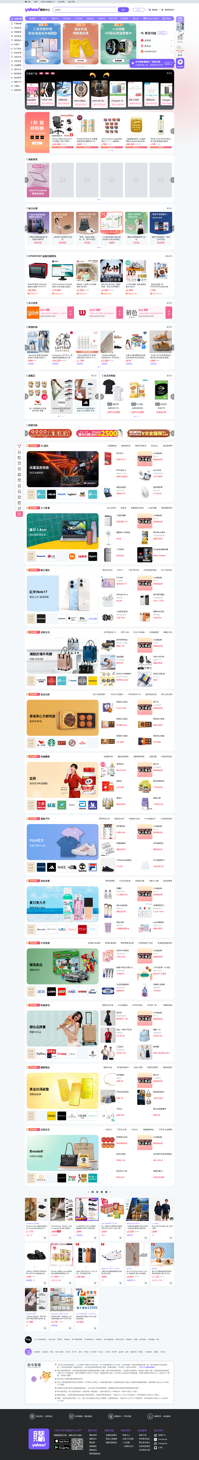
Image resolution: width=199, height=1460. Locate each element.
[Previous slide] (26, 1209)
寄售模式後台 (144, 1438)
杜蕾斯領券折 (166, 756)
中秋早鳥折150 (134, 694)
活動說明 (168, 256)
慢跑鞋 (156, 1352)
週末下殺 (113, 18)
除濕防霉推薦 (110, 943)
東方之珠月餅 (166, 694)
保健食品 (129, 1339)
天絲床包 (45, 1352)
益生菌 (121, 1352)
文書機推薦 (112, 445)
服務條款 (93, 1446)
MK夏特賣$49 (123, 1067)
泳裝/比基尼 (119, 1339)
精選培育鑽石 (152, 1067)
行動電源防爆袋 (150, 570)
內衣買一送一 (152, 1005)
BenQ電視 (111, 507)
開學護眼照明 (166, 507)
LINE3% (108, 1129)
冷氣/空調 (51, 1339)
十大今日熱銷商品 (40, 1339)
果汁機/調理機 (77, 1339)
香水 (157, 1339)
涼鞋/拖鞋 (142, 1339)
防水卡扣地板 (139, 632)
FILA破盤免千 (150, 818)
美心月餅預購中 (99, 694)
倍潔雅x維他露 (94, 943)
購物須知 (93, 1449)
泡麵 (135, 1339)
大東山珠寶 (138, 1067)
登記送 (44, 18)
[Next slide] (46, 1209)
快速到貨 (67, 18)
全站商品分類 (144, 1449)
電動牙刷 (133, 1352)
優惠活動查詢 (111, 1442)
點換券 (32, 18)
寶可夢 (114, 1352)
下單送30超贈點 (165, 1129)
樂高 (51, 1352)
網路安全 (93, 1438)
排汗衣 (74, 1352)
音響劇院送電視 (137, 507)
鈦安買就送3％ (110, 632)
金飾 (126, 1352)
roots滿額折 (123, 1005)
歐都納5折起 (134, 818)
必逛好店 (101, 18)
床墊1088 (125, 632)
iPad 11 (120, 570)
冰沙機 (107, 1352)
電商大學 (142, 1435)
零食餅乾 (99, 1339)
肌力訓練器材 (109, 1339)
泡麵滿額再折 (148, 1129)
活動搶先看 (139, 880)
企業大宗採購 (128, 1438)
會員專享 (124, 18)
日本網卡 (93, 1352)
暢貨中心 (55, 18)
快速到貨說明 (144, 1446)
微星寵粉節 (125, 445)
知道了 (168, 63)
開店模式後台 (144, 1442)
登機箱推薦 (167, 1005)
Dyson (101, 1352)
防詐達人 (154, 445)
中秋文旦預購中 (117, 694)
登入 (138, 9)
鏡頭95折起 (108, 570)
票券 (80, 1352)
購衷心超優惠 (111, 1438)
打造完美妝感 (124, 880)
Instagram (162, 1443)
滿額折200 (167, 632)
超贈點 (168, 18)
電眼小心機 (153, 880)
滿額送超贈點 (123, 756)
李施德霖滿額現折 (165, 943)
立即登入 (162, 33)
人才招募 (126, 1442)
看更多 (180, 55)
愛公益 (136, 18)
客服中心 (126, 1435)
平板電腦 (151, 1339)
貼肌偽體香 (167, 880)
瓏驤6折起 (107, 1067)
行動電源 (148, 1352)
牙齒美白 (67, 1339)
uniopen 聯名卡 (153, 18)
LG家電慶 (152, 507)
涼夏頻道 (90, 18)
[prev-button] (27, 433)
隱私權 (92, 1442)
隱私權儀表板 (94, 1453)
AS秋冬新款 (137, 1005)
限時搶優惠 (110, 880)
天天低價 (78, 18)
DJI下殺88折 (166, 570)
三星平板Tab (133, 570)
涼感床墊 (37, 1352)
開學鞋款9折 (104, 818)
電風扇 (123, 507)
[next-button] (172, 433)
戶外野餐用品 (89, 1339)
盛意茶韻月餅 (151, 694)
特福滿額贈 (154, 632)
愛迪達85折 (119, 818)
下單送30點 (122, 1129)
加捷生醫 (153, 756)
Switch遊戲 (59, 1352)
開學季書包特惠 (127, 943)
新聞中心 (162, 1435)
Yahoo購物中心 (37, 9)
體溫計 (141, 1352)
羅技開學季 (167, 445)
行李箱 (86, 1352)
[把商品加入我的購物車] (45, 1237)
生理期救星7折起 (145, 943)
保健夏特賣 (108, 756)
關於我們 (93, 1435)
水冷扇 (67, 1352)
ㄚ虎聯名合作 (128, 1446)
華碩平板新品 (140, 445)
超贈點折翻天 (111, 1435)
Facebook (162, 1439)
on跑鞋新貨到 (166, 818)
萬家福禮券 (167, 1067)
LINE (160, 1447)
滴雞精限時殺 (138, 756)
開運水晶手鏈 (107, 1005)
